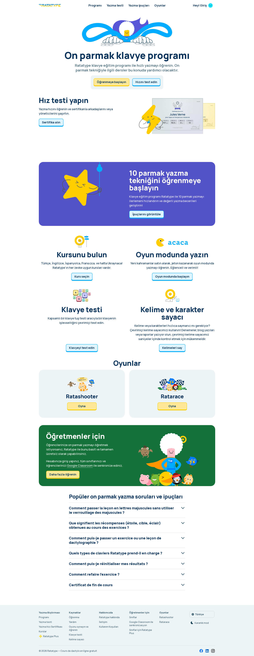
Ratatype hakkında (109, 617)
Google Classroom (80, 466)
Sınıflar (133, 617)
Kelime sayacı (76, 639)
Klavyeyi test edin (82, 348)
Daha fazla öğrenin (62, 474)
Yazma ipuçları (138, 5)
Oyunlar (160, 5)
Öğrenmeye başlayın (111, 82)
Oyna (82, 406)
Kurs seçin (82, 276)
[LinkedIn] (207, 651)
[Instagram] (213, 651)
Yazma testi (115, 5)
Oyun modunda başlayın (172, 276)
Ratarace (164, 622)
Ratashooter (166, 617)
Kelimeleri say (172, 348)
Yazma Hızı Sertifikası (50, 626)
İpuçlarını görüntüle (146, 214)
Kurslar (43, 631)
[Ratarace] (172, 394)
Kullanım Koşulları (108, 626)
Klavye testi (75, 634)
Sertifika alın (51, 122)
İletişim (103, 622)
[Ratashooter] (82, 394)
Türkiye (199, 614)
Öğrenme (74, 617)
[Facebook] (201, 651)
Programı (95, 5)
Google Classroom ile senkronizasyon (141, 623)
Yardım (72, 622)
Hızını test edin (146, 82)
